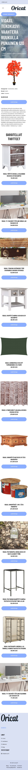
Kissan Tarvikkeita (8, 14)
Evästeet (19, 765)
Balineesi (4, 744)
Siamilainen (5, 741)
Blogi (3, 747)
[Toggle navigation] (3, 8)
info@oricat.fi (4, 2)
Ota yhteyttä (13, 765)
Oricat (3, 738)
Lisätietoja (14, 102)
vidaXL (16, 88)
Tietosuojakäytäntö (11, 767)
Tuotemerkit (11, 88)
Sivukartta (19, 767)
